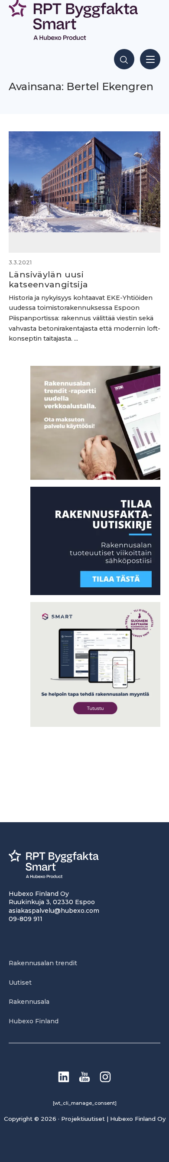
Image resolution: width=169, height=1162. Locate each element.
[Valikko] (150, 59)
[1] (95, 593)
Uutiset (20, 982)
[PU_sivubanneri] (95, 477)
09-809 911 (25, 919)
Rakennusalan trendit (43, 963)
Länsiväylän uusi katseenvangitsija (48, 279)
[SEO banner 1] (95, 724)
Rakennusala (29, 1002)
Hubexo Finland (33, 1021)
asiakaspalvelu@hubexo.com (54, 911)
